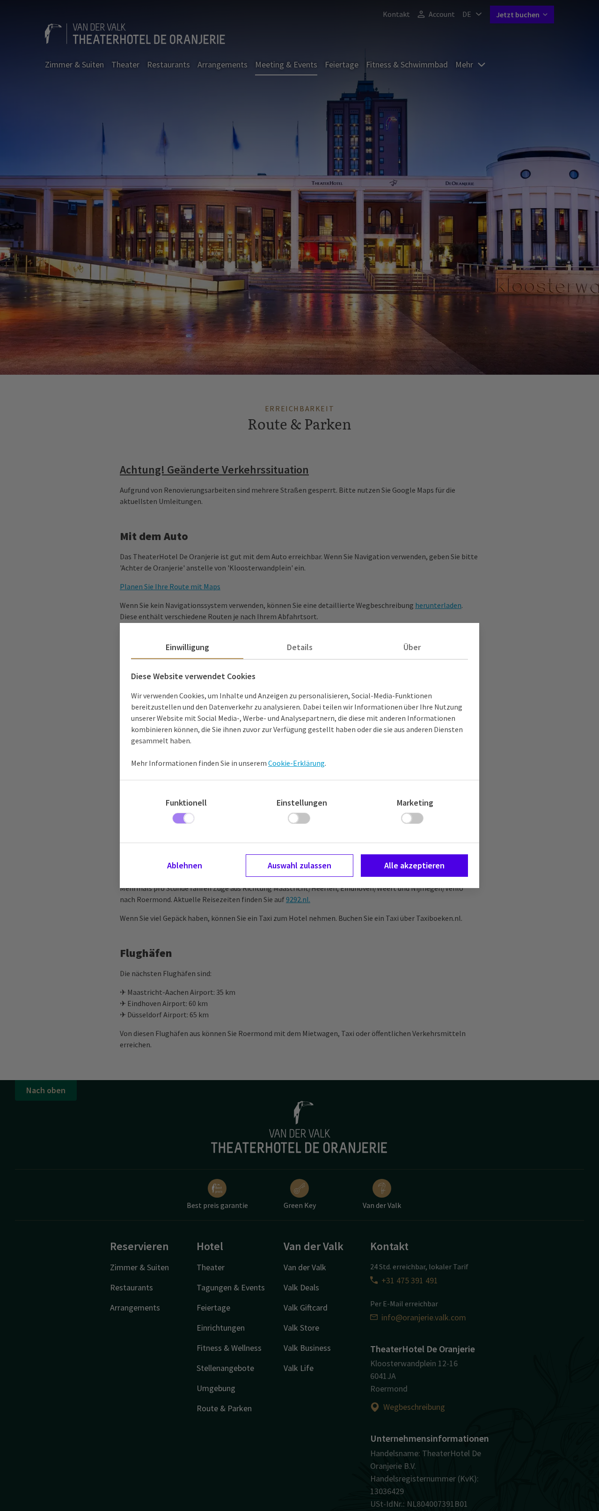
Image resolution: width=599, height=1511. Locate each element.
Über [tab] (412, 647)
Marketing (415, 802)
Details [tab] (300, 647)
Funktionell (186, 802)
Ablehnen (184, 865)
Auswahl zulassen (299, 865)
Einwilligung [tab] (187, 647)
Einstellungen (302, 802)
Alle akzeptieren (414, 865)
